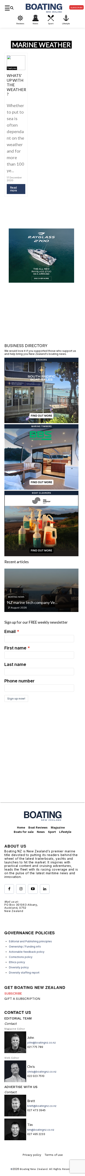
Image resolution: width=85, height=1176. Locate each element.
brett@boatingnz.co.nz (41, 1105)
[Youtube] (32, 889)
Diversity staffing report (24, 972)
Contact (10, 1024)
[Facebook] (9, 889)
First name (15, 648)
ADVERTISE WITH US (20, 1087)
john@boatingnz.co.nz (41, 1042)
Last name (15, 664)
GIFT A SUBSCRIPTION (22, 999)
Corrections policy (20, 957)
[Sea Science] (41, 555)
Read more (13, 189)
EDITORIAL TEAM (18, 1018)
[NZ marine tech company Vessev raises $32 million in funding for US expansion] (41, 590)
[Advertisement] (42, 758)
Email (10, 631)
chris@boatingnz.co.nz (41, 1071)
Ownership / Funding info (25, 946)
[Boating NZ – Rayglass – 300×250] (41, 281)
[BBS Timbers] (41, 488)
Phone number (19, 681)
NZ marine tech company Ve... (32, 602)
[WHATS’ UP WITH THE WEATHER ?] (16, 62)
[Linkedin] (44, 889)
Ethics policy (17, 962)
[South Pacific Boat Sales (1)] (41, 421)
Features (11, 68)
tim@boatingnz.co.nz (40, 1129)
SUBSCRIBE (13, 993)
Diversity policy (19, 967)
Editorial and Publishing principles (30, 941)
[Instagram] (21, 889)
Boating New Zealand (34, 1169)
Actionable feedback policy (26, 951)
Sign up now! (16, 698)
